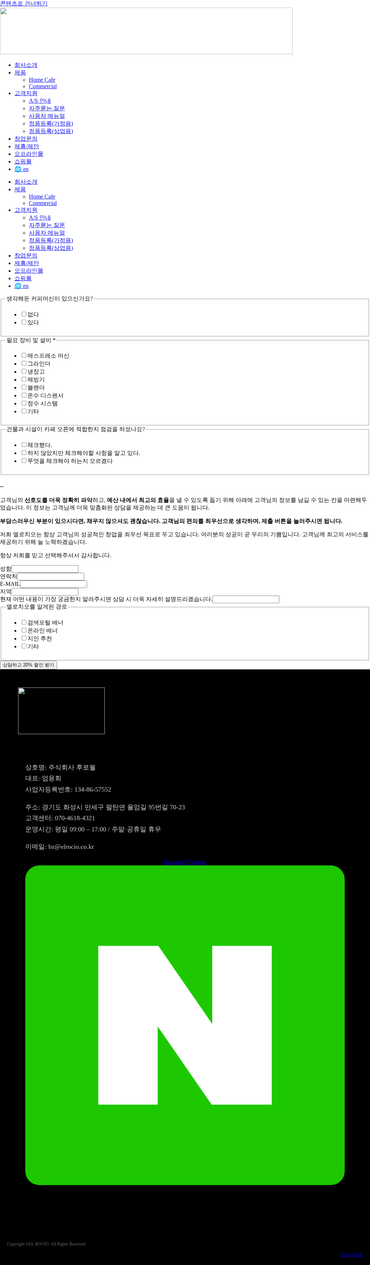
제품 (20, 72)
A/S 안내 (40, 101)
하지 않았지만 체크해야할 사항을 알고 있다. (83, 453)
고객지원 (26, 93)
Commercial (43, 86)
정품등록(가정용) (51, 123)
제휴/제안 (26, 146)
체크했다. (39, 445)
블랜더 (36, 387)
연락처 (8, 576)
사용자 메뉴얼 (47, 116)
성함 (6, 569)
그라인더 (39, 364)
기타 (33, 411)
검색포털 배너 (45, 622)
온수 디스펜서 (45, 395)
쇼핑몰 (23, 161)
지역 (6, 591)
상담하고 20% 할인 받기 (28, 665)
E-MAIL (10, 584)
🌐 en (21, 169)
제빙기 (36, 379)
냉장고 (36, 372)
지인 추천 (39, 638)
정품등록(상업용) (51, 131)
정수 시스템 (42, 403)
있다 (33, 322)
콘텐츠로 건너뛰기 (24, 3)
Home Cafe (42, 80)
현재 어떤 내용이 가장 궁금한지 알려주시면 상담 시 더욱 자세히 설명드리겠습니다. (106, 599)
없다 (33, 314)
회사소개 (26, 65)
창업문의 (26, 139)
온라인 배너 (42, 630)
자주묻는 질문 (47, 108)
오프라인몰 (28, 154)
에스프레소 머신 (48, 356)
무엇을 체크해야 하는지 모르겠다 (70, 461)
